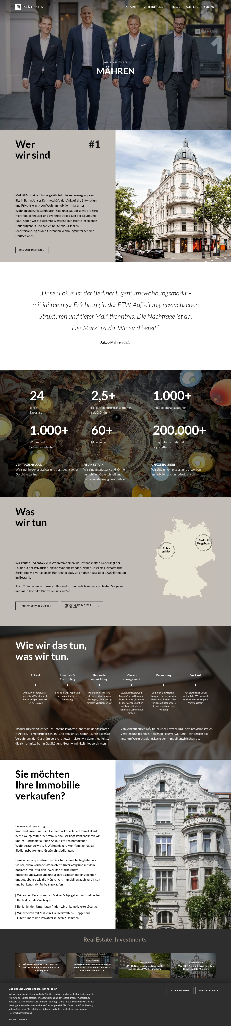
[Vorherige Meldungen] (19, 965)
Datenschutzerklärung (20, 1012)
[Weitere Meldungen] (211, 965)
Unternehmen (154, 6)
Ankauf (132, 6)
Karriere (192, 6)
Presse (175, 6)
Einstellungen (18, 1019)
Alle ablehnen (180, 990)
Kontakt (210, 6)
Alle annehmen (208, 990)
